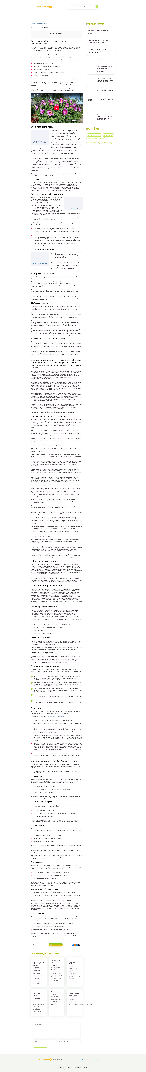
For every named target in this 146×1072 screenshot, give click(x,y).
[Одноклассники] (75, 945)
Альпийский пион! (72, 963)
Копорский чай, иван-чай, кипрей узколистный (40, 264)
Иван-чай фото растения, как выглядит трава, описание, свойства (40, 143)
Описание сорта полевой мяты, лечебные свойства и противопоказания (105, 80)
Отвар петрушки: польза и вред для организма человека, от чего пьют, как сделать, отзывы (100, 51)
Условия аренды (108, 135)
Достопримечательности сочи (95, 138)
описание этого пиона (57, 716)
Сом (98, 107)
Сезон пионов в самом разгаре (74, 994)
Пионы (53, 992)
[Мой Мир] (77, 945)
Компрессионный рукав (94, 135)
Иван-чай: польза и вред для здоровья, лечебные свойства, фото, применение (38, 966)
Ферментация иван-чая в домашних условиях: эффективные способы (55, 965)
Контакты (96, 1059)
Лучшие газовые (106, 142)
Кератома (100, 59)
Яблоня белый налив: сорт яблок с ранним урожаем (101, 99)
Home (33, 23)
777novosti (43, 7)
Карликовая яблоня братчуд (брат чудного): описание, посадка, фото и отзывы (99, 32)
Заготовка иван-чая (73, 208)
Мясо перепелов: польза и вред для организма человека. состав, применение (105, 69)
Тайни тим (36, 700)
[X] (79, 945)
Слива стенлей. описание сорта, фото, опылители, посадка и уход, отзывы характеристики (104, 117)
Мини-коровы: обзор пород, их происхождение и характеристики (105, 90)
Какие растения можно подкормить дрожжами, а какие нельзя (99, 41)
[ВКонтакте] (73, 945)
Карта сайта (88, 1059)
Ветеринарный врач (93, 142)
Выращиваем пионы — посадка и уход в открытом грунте (38, 997)
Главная (81, 1059)
